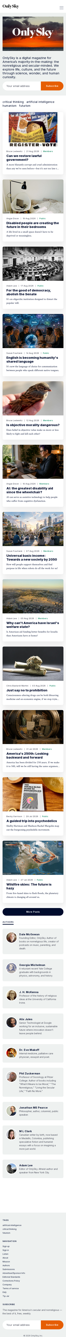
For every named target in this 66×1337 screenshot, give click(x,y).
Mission (6, 1261)
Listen (5, 1254)
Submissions (9, 1269)
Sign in (6, 1250)
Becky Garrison (14, 816)
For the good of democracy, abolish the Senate (28, 292)
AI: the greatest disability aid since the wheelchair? (29, 490)
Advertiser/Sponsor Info (14, 1273)
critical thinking (13, 102)
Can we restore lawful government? (24, 158)
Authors (8, 922)
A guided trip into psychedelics (31, 821)
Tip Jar (6, 1296)
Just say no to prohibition (26, 690)
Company (7, 1284)
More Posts (33, 911)
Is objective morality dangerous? (33, 425)
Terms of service (11, 1288)
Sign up (6, 1246)
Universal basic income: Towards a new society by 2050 (31, 557)
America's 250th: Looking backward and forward (27, 755)
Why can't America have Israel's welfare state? (32, 625)
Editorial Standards (11, 1277)
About (5, 1258)
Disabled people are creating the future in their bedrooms (32, 225)
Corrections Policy (11, 1281)
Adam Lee (11, 286)
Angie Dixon (12, 218)
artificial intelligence (40, 102)
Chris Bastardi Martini (17, 686)
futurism (24, 105)
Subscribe (52, 86)
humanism (9, 105)
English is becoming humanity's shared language (32, 359)
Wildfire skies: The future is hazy (29, 886)
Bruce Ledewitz (14, 151)
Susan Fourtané (14, 353)
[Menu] (61, 6)
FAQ (4, 1292)
